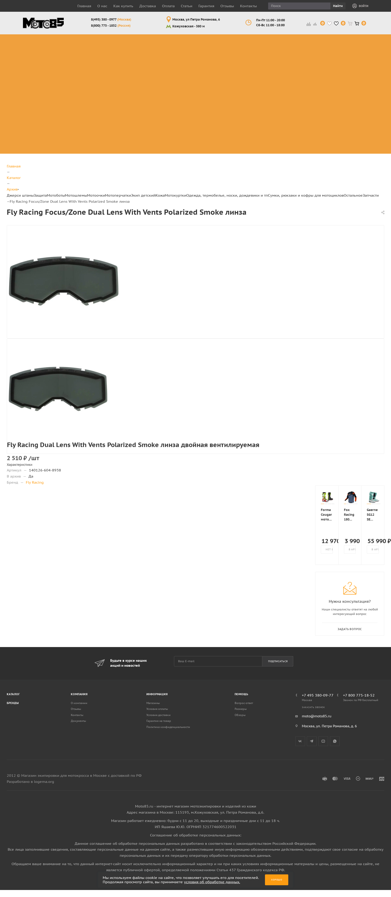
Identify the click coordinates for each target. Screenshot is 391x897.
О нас (102, 6)
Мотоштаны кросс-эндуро (34, 58)
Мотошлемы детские (253, 83)
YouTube (323, 741)
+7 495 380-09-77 (318, 695)
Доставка (147, 6)
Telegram (312, 741)
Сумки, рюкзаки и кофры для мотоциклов (306, 195)
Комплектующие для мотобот (111, 61)
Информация (157, 694)
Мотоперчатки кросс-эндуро (219, 39)
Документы (78, 721)
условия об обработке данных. (212, 882)
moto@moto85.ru (316, 716)
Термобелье (353, 80)
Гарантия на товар (158, 721)
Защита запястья (70, 80)
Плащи (289, 63)
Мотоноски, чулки (352, 88)
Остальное (353, 195)
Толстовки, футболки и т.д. (352, 69)
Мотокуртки (175, 195)
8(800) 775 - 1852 (111, 26)
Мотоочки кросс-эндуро (185, 42)
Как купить (123, 6)
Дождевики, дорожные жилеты (353, 42)
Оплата (168, 6)
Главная (84, 6)
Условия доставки (158, 715)
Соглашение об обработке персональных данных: (195, 835)
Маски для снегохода (186, 77)
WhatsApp (335, 741)
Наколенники (66, 58)
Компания (79, 694)
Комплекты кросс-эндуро (34, 42)
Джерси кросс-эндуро (38, 72)
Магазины (153, 703)
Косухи (289, 36)
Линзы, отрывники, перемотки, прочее (186, 61)
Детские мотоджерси (253, 115)
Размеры (241, 709)
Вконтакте (300, 741)
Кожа (160, 195)
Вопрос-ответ (244, 703)
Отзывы (227, 6)
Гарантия (206, 6)
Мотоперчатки (118, 195)
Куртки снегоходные (320, 66)
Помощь (241, 694)
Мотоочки (96, 195)
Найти (338, 6)
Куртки (289, 42)
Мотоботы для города (108, 50)
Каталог (13, 694)
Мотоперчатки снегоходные (219, 61)
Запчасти (371, 195)
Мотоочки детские (250, 93)
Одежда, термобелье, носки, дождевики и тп (227, 195)
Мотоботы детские (251, 72)
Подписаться (278, 661)
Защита (40, 195)
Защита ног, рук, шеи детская (257, 39)
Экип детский (143, 195)
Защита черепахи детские (258, 61)
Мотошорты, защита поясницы (73, 72)
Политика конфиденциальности (168, 727)
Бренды (13, 703)
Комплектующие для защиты (70, 88)
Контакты (248, 6)
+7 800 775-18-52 (359, 695)
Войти (363, 6)
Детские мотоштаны (252, 126)
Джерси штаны (20, 195)
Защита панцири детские (257, 50)
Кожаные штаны (291, 50)
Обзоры (240, 715)
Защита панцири (69, 36)
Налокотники (66, 63)
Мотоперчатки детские (255, 137)
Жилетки (290, 58)
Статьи (186, 6)
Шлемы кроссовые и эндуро (153, 39)
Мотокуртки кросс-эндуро (319, 42)
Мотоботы (56, 195)
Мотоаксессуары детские (258, 148)
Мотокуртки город (319, 55)
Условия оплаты (157, 709)
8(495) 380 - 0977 (111, 19)
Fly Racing (35, 482)
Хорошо (276, 879)
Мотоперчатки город (219, 50)
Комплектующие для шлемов (151, 50)
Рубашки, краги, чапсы (291, 75)
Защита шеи (65, 53)
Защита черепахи (62, 45)
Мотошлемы (76, 195)
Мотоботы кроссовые (105, 39)
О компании (79, 703)
